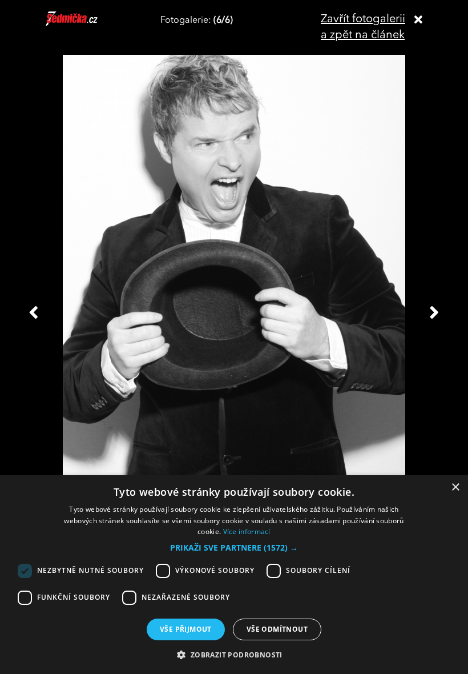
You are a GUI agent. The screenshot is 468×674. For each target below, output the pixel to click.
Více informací (247, 531)
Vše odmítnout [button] (277, 629)
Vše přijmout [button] (186, 629)
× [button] (455, 487)
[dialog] (234, 574)
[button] (234, 547)
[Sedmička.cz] (86, 24)
